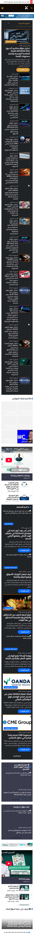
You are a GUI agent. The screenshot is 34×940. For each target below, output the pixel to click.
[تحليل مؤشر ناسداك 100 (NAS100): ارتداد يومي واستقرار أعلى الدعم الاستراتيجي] (24, 107)
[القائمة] (2, 9)
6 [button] (13, 799)
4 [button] (16, 799)
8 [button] (18, 932)
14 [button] (9, 932)
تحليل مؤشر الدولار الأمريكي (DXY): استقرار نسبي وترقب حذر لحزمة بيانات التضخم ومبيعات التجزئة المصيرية (11, 368)
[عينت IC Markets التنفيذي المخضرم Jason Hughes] (25, 408)
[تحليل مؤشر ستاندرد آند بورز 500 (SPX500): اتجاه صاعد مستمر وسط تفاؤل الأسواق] (24, 123)
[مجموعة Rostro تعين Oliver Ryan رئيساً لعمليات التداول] (25, 422)
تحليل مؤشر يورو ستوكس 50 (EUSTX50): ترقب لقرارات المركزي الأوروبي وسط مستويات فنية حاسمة (11, 296)
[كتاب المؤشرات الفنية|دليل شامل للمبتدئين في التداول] (17, 818)
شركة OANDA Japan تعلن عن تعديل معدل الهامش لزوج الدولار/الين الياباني (17, 696)
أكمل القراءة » (23, 70)
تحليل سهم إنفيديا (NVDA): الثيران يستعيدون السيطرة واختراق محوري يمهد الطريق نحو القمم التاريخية (11, 349)
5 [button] (14, 799)
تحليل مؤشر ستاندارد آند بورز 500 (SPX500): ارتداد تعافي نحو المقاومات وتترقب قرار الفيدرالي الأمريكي (11, 245)
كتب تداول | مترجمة (21, 807)
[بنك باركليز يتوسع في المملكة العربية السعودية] (9, 436)
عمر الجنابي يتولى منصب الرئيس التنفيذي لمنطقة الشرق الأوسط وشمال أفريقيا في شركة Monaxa (19, 924)
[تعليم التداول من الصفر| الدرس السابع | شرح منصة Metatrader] (17, 780)
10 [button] (15, 932)
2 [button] (19, 799)
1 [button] (20, 799)
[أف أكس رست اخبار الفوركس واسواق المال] (26, 8)
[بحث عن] (32, 9)
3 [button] (17, 799)
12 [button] (12, 932)
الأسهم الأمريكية (24, 23)
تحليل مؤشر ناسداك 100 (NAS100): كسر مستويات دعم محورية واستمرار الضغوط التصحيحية (12, 227)
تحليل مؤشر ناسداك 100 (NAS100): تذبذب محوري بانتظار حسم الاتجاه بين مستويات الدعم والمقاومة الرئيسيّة (11, 315)
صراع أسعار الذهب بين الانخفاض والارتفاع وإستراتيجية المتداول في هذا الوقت (17, 617)
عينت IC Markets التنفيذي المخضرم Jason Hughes (25, 413)
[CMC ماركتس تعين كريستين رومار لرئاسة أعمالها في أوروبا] (25, 436)
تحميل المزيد (17, 756)
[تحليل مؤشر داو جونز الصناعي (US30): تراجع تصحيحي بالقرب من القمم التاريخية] (24, 76)
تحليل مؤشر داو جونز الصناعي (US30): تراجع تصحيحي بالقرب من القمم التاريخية (11, 80)
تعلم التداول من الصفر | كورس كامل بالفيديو (21, 767)
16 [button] (6, 932)
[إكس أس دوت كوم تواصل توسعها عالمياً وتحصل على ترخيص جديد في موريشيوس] (9, 408)
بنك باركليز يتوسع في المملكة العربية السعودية (10, 441)
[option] (17, 423)
